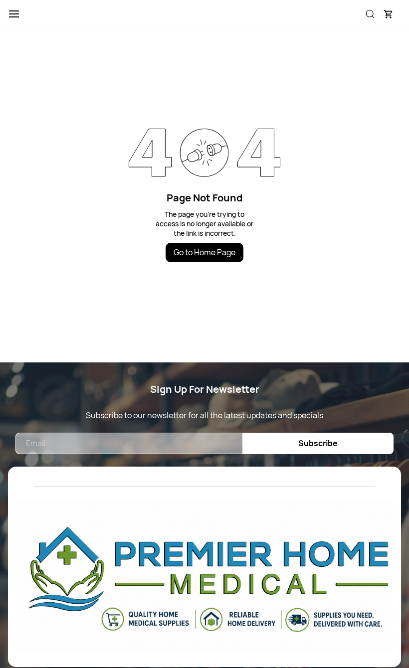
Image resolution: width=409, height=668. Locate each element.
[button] (388, 14)
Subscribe (318, 443)
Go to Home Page (204, 252)
